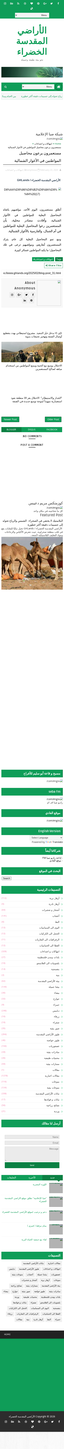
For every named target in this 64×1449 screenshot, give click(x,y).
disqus (31, 429)
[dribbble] (24, 3)
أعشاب (55, 916)
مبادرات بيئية (53, 1052)
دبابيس (56, 1010)
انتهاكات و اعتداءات (43, 143)
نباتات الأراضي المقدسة (47, 1093)
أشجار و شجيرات (50, 910)
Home (58, 143)
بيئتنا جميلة (54, 987)
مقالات (56, 1070)
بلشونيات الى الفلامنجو (48, 963)
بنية (57, 975)
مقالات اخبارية (52, 1075)
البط (57, 921)
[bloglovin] (31, 3)
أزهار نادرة (54, 904)
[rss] (18, 3)
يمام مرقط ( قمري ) (37, 1225)
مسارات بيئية (52, 1064)
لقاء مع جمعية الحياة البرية (34, 1239)
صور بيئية (54, 1028)
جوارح (56, 998)
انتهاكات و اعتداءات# (43, 259)
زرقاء (56, 1016)
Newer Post (10, 419)
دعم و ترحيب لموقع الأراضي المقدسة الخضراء (24, 1212)
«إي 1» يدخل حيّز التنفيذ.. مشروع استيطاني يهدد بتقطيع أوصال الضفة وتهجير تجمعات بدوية (32, 335)
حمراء (56, 1004)
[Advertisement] (41, 619)
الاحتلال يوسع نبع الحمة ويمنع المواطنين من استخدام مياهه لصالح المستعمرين (34, 367)
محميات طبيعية (51, 1058)
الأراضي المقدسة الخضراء (32, 41)
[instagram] (5, 3)
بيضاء (56, 992)
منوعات (55, 1081)
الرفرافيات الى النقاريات (47, 939)
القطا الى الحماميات (49, 945)
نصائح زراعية (52, 1105)
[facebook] (58, 3)
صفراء (56, 1022)
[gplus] (44, 3)
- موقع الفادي (56, 860)
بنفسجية (55, 969)
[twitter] (51, 3)
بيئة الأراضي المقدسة (48, 981)
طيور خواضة (53, 1040)
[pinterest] (38, 3)
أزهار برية (54, 898)
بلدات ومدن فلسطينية (48, 957)
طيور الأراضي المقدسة (47, 1034)
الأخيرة (32, 1177)
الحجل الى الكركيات (49, 933)
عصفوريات (54, 1046)
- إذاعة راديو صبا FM (52, 857)
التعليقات (11, 1177)
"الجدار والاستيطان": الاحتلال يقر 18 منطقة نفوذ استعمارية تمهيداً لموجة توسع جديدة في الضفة (36, 399)
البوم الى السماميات (49, 927)
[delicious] (31, 8)
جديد (52, 1177)
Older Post (53, 419)
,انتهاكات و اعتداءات (14, 169)
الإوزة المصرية (40, 1184)
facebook (52, 429)
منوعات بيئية (53, 1087)
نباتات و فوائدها (51, 1099)
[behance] (11, 3)
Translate (57, 842)
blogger (11, 429)
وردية (56, 1111)
